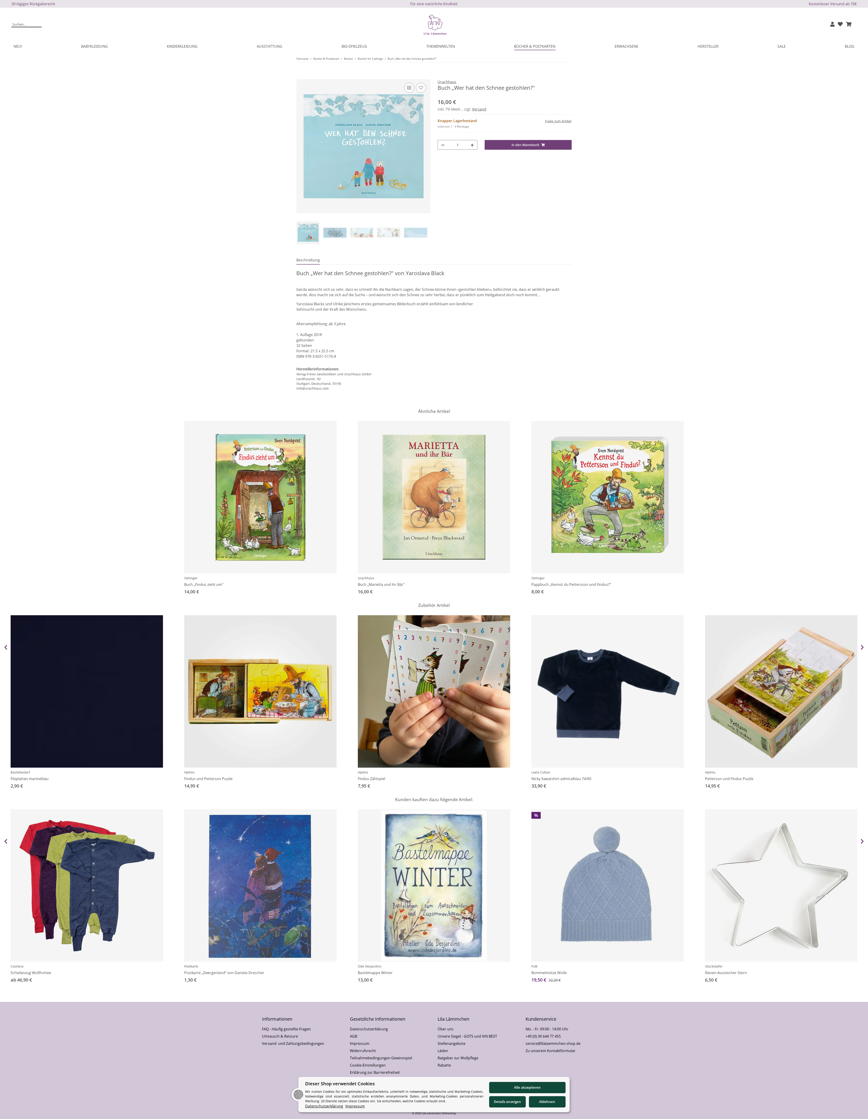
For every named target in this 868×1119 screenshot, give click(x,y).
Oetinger (191, 578)
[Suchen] (39, 24)
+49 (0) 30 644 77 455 (543, 1036)
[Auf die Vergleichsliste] (409, 88)
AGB (353, 1036)
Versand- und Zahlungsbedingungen (293, 1043)
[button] (832, 24)
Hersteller (708, 46)
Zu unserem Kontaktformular (551, 1050)
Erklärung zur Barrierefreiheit (375, 1072)
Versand (479, 109)
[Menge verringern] (443, 144)
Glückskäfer (714, 966)
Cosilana (17, 966)
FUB (534, 966)
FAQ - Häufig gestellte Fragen (286, 1029)
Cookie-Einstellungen (368, 1065)
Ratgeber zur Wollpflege (458, 1057)
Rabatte (444, 1065)
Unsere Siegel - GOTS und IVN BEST (467, 1036)
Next (862, 647)
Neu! (18, 46)
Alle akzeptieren (527, 1087)
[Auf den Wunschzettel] (421, 88)
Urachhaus (366, 578)
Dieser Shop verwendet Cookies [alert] (340, 1084)
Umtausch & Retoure (280, 1036)
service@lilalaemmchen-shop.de (553, 1043)
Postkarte (191, 966)
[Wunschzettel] (840, 24)
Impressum (359, 1043)
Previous (5, 647)
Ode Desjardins (369, 966)
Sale (782, 46)
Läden (443, 1050)
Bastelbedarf (20, 772)
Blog (849, 46)
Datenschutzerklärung (369, 1029)
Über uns (445, 1029)
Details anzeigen (507, 1101)
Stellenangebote (451, 1043)
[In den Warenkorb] (300, 76)
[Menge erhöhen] (472, 144)
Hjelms (189, 772)
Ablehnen (547, 1101)
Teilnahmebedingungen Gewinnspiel (381, 1057)
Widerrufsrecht (363, 1050)
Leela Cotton (540, 772)
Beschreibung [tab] (308, 260)
